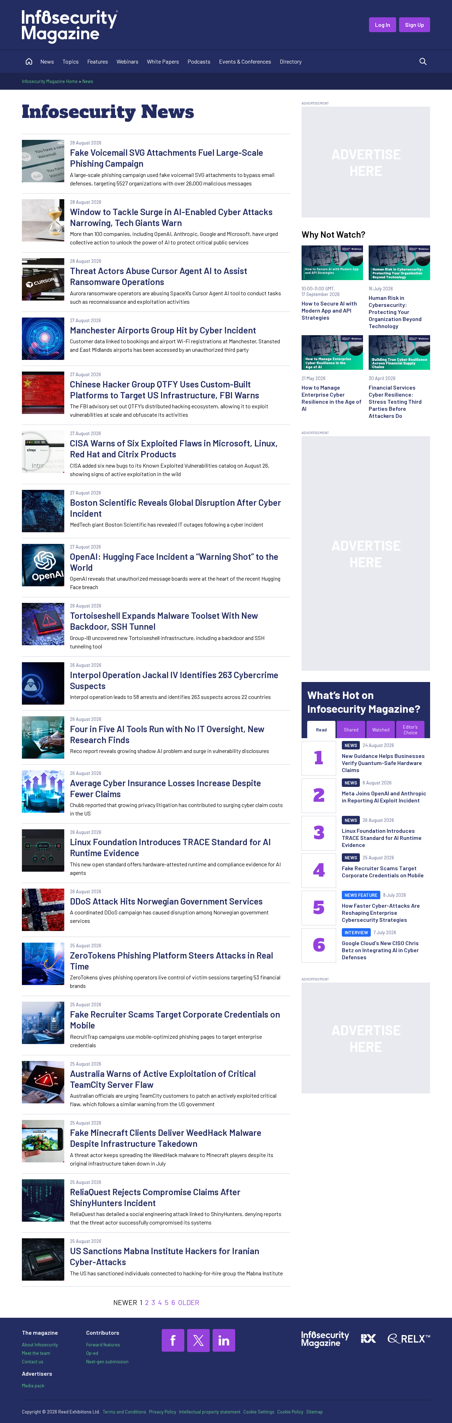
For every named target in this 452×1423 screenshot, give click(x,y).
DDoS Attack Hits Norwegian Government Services (166, 901)
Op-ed (92, 1353)
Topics (71, 61)
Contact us (32, 1361)
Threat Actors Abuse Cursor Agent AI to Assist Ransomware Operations (158, 276)
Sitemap (314, 1412)
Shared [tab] (351, 730)
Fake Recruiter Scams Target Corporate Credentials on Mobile (175, 1019)
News (47, 61)
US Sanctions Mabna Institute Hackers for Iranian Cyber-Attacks (164, 1256)
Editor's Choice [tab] (410, 729)
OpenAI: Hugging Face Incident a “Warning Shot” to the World (174, 562)
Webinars (127, 61)
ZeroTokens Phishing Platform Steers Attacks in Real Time (171, 960)
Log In (382, 24)
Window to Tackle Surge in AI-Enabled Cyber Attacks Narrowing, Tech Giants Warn (171, 217)
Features (97, 61)
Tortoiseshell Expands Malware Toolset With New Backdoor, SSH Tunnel (164, 621)
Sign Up (414, 24)
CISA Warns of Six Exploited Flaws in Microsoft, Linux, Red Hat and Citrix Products (174, 448)
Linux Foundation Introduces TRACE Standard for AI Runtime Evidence (170, 847)
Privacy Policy (162, 1412)
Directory (291, 61)
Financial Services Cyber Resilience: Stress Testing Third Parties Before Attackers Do (395, 401)
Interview (356, 932)
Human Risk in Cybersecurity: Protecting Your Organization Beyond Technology (395, 311)
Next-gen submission (107, 1361)
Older (188, 1302)
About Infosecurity (40, 1344)
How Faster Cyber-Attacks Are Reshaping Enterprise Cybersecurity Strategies (381, 912)
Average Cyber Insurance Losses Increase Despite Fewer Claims (165, 788)
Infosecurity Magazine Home (50, 81)
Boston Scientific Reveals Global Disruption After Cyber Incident (175, 507)
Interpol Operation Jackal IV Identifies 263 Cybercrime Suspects (174, 680)
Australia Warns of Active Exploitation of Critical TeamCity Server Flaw (163, 1079)
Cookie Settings (258, 1412)
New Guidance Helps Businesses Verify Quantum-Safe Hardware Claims (383, 762)
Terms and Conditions (124, 1412)
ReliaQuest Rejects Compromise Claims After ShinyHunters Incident (155, 1197)
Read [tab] (321, 730)
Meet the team (36, 1353)
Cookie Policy (290, 1412)
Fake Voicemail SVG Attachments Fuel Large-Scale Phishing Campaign (166, 157)
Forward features (103, 1344)
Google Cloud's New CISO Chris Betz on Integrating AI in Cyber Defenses (380, 949)
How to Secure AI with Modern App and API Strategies (329, 310)
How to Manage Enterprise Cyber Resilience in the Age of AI (332, 398)
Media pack (33, 1385)
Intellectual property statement (209, 1412)
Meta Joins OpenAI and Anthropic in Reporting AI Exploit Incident (384, 797)
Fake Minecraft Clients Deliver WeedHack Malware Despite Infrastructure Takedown (165, 1138)
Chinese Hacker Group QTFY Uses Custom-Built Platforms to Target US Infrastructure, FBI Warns (164, 389)
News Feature (361, 895)
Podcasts (199, 61)
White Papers (163, 61)
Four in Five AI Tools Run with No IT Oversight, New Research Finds (167, 734)
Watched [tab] (380, 730)
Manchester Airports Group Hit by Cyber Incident (163, 330)
